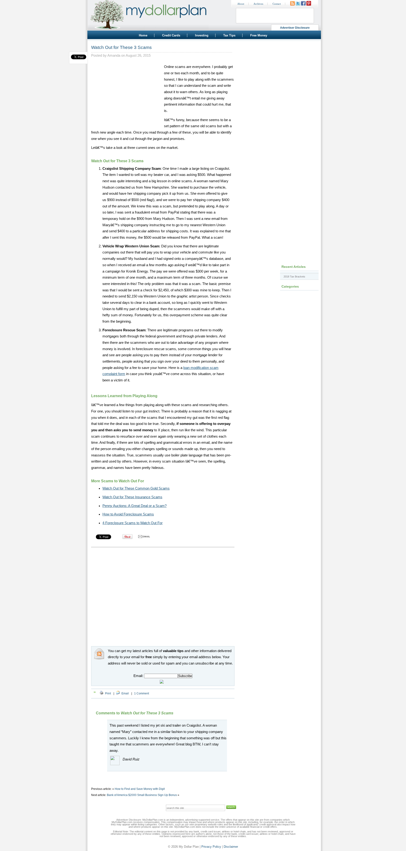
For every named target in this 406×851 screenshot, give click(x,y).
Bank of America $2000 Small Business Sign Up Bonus (142, 795)
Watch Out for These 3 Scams (121, 47)
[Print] (101, 693)
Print (108, 693)
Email (125, 693)
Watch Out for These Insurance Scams (132, 497)
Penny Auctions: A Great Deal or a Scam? (134, 506)
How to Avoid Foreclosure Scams (128, 514)
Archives (258, 4)
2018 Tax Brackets (294, 276)
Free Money (258, 35)
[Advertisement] (126, 93)
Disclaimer (231, 846)
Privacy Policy (211, 846)
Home (143, 35)
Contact (277, 4)
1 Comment (141, 693)
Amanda (113, 55)
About (240, 4)
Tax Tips (229, 35)
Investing (201, 35)
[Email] (118, 693)
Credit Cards (171, 35)
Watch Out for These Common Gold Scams (136, 488)
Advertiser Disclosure (295, 27)
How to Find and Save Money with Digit (140, 789)
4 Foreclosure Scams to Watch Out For (132, 523)
